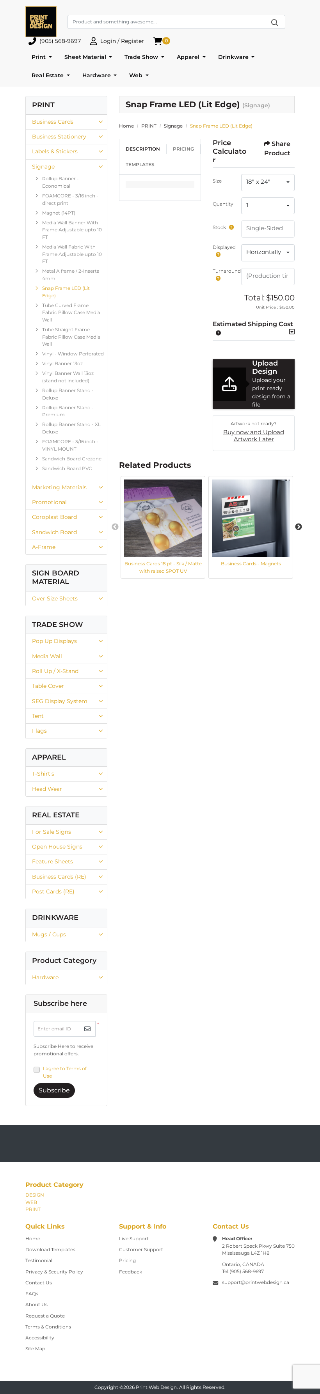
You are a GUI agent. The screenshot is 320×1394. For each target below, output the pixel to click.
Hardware (45, 977)
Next (298, 527)
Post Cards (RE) (53, 891)
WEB (31, 1202)
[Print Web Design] (41, 21)
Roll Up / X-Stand (55, 671)
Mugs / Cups (49, 934)
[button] (217, 332)
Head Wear (47, 788)
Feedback (130, 1272)
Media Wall (47, 656)
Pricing (183, 149)
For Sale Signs (51, 831)
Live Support (134, 1238)
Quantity (223, 204)
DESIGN (34, 1195)
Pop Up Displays (54, 641)
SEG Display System (59, 701)
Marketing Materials (59, 487)
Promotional (49, 502)
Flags (39, 730)
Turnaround (227, 271)
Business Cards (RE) (59, 876)
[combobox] (268, 182)
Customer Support (141, 1249)
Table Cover (48, 685)
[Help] (230, 227)
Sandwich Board (54, 532)
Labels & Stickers (55, 151)
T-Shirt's (43, 773)
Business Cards (52, 121)
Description (143, 149)
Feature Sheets (52, 861)
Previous (115, 527)
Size (217, 181)
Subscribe (54, 1090)
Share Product (277, 148)
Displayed (224, 247)
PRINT (33, 1209)
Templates (140, 164)
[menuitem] (41, 57)
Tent (38, 715)
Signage (43, 166)
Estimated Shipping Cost (253, 324)
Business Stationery (59, 136)
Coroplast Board (54, 516)
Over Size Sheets (55, 598)
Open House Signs (57, 846)
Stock (219, 227)
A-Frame (43, 546)
